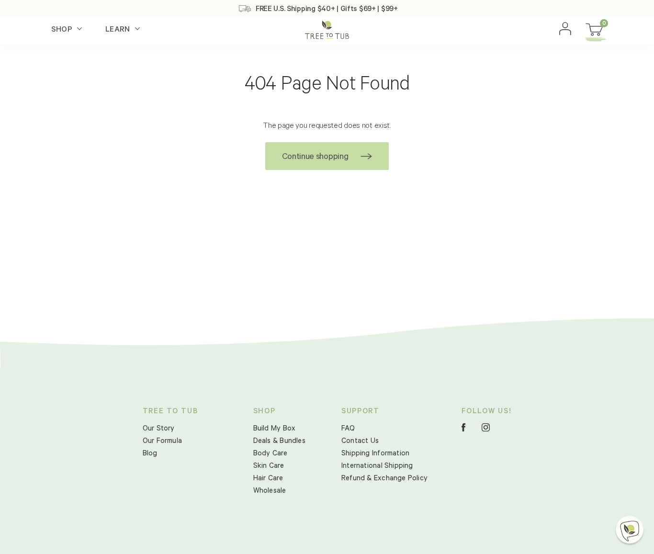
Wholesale (269, 491)
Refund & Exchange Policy (384, 479)
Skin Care (268, 467)
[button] (629, 529)
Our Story (159, 429)
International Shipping (377, 467)
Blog (150, 454)
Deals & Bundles (279, 442)
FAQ (348, 429)
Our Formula (162, 442)
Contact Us (360, 442)
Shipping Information (375, 454)
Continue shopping (315, 157)
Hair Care (268, 479)
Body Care (270, 454)
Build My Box (274, 429)
